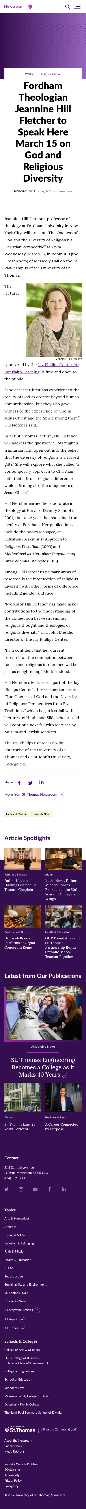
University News (41, 814)
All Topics (10, 1319)
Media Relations (14, 1451)
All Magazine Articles (18, 1310)
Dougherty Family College (21, 1404)
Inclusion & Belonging (19, 1243)
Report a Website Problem (20, 1464)
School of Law (14, 1388)
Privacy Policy (12, 1480)
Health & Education (17, 1260)
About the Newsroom (18, 1440)
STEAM (9, 1268)
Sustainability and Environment (25, 1284)
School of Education (18, 1379)
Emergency (11, 1486)
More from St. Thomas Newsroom (30, 794)
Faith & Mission (14, 1251)
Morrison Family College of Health (27, 1396)
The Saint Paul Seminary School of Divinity (33, 1412)
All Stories (11, 1328)
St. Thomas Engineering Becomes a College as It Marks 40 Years (43, 1067)
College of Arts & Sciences (22, 1349)
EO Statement (13, 1469)
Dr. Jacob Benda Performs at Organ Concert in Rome (19, 942)
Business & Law (15, 1235)
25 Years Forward (20, 1126)
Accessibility (11, 1475)
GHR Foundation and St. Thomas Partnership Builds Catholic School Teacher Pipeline (62, 947)
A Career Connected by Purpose (62, 1126)
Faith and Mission (51, 74)
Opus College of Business (26, 1361)
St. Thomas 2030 (16, 1293)
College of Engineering (19, 1371)
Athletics (10, 1226)
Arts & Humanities (17, 1218)
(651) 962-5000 (15, 1178)
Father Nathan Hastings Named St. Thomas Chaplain (20, 885)
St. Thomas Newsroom (59, 191)
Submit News (13, 1446)
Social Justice (13, 1276)
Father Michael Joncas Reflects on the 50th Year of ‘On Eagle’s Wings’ (62, 889)
